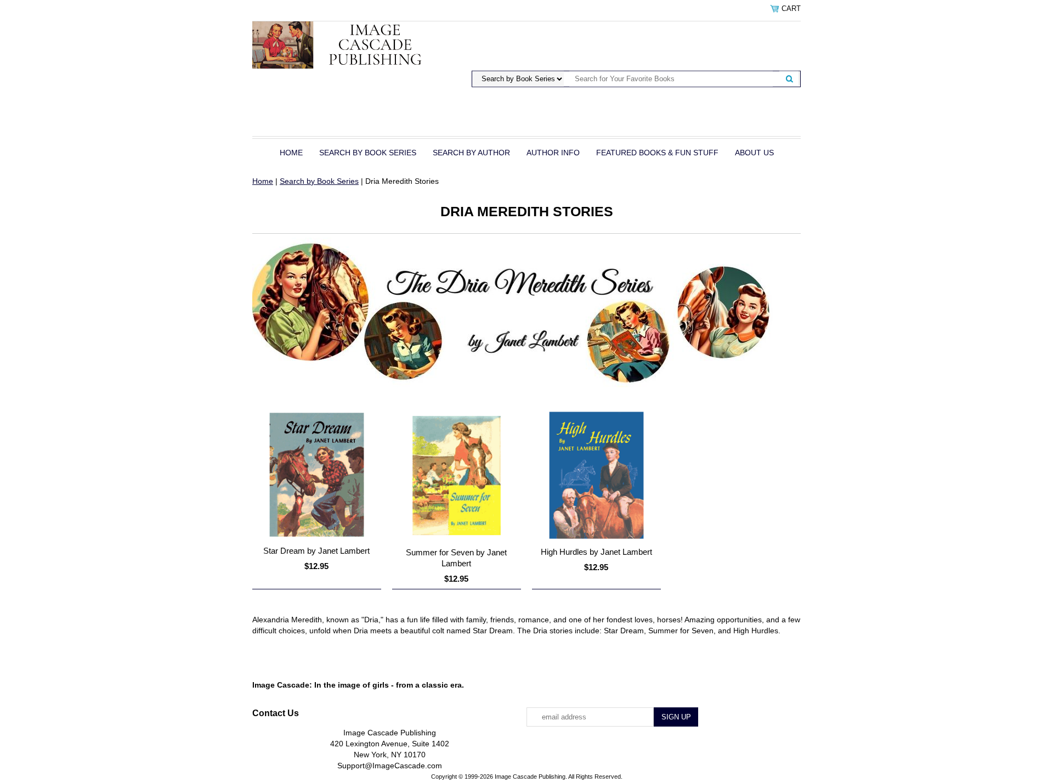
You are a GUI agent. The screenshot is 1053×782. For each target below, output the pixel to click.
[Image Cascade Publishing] (346, 44)
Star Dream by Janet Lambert (316, 550)
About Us (754, 152)
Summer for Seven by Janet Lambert (456, 558)
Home (291, 152)
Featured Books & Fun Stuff (657, 152)
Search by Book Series (367, 152)
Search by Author (471, 152)
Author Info (553, 152)
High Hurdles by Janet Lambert (596, 551)
